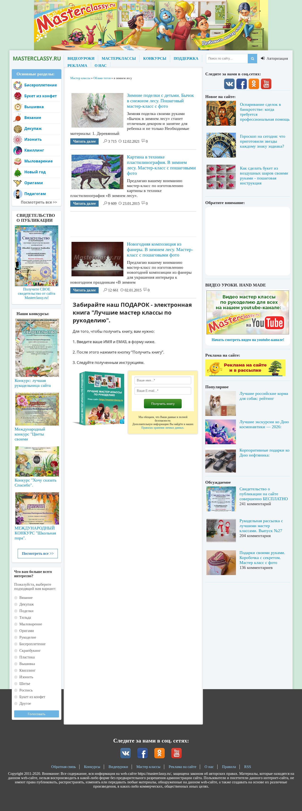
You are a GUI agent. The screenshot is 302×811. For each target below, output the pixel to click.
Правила (229, 767)
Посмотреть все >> (38, 553)
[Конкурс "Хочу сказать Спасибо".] (36, 460)
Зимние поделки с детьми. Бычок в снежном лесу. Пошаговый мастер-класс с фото (160, 101)
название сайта (36, 58)
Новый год (35, 172)
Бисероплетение (40, 85)
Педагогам (35, 193)
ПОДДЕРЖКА (186, 58)
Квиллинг (34, 150)
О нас (209, 767)
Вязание (32, 117)
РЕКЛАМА (77, 66)
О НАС (101, 66)
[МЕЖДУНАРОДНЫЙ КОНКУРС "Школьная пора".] (36, 506)
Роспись (26, 690)
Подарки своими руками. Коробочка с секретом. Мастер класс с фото (262, 557)
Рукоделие (27, 637)
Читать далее (84, 141)
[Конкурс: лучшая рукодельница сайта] (36, 333)
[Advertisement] (156, 222)
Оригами (33, 182)
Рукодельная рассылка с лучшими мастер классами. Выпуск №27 (261, 525)
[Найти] (252, 58)
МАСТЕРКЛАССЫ (119, 58)
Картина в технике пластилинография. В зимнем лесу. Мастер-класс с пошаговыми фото (161, 165)
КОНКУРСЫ (154, 58)
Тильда (25, 617)
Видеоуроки (118, 767)
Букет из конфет (40, 95)
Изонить (33, 139)
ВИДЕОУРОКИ (80, 58)
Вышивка (34, 106)
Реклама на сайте (182, 767)
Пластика (27, 657)
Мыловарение (38, 161)
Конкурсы (92, 767)
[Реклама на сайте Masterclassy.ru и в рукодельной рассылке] (245, 375)
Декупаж (33, 128)
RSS (247, 767)
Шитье (24, 684)
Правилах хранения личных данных (162, 427)
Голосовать (36, 714)
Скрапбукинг (30, 651)
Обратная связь (63, 767)
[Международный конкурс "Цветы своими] (36, 407)
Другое (25, 703)
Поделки (26, 611)
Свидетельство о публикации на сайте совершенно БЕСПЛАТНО (263, 494)
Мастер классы (148, 767)
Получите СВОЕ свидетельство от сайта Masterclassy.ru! (36, 293)
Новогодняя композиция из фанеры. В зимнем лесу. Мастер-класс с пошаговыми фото (160, 249)
